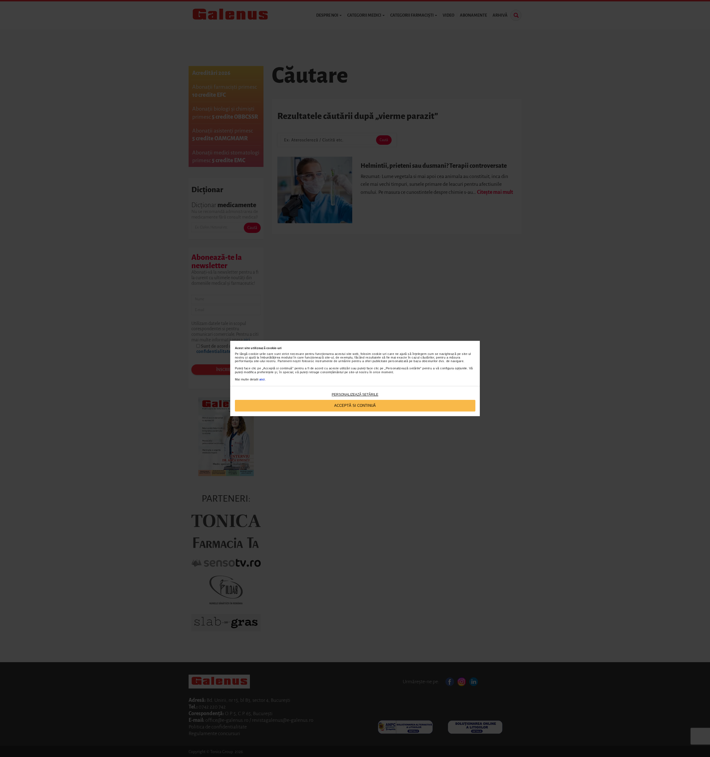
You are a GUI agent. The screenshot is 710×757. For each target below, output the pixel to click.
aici (262, 379)
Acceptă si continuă (355, 405)
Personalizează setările (355, 395)
